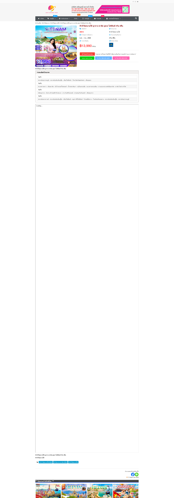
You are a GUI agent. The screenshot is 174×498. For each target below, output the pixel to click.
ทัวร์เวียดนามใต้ (54, 23)
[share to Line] (137, 474)
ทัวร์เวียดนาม (45, 23)
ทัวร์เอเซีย (38, 23)
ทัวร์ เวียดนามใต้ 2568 (45, 462)
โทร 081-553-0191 (121, 58)
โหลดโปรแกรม (88, 54)
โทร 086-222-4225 (104, 58)
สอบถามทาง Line (87, 58)
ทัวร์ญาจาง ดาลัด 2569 (60, 462)
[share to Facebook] (133, 474)
